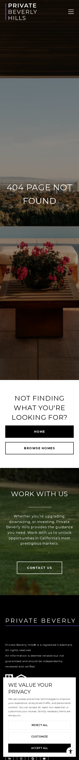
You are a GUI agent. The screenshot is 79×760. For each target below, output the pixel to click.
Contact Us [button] (39, 568)
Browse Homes (39, 448)
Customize (39, 736)
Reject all (40, 725)
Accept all (39, 748)
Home (39, 432)
